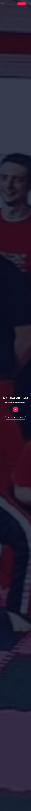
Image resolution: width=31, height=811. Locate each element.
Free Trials (21, 3)
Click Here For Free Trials (15, 418)
